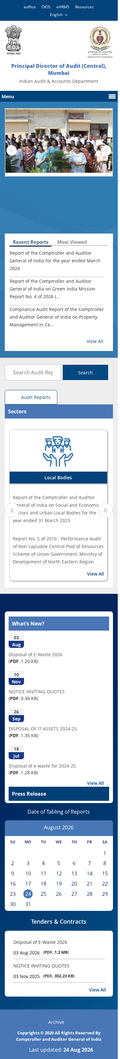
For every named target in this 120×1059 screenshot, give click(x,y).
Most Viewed (72, 242)
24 (28, 893)
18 (43, 883)
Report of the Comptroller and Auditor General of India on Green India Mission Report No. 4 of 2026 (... (52, 288)
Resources (84, 7)
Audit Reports (36, 397)
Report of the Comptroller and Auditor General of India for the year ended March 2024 (55, 260)
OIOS (46, 7)
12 (59, 873)
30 (13, 904)
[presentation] (11, 150)
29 (105, 893)
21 (89, 883)
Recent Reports (30, 242)
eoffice (30, 7)
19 (59, 883)
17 (28, 883)
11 (43, 873)
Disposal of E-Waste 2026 (40, 942)
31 (28, 904)
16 (13, 883)
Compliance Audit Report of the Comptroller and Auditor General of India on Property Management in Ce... (57, 317)
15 (105, 873)
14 (89, 873)
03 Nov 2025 (26, 976)
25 (43, 893)
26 (59, 893)
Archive (56, 1022)
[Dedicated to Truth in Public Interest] (13, 40)
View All (95, 341)
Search (85, 373)
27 (74, 893)
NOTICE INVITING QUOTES (41, 966)
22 (105, 883)
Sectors (17, 411)
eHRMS (62, 7)
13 (74, 873)
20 (74, 883)
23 (13, 893)
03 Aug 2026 (26, 953)
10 (28, 873)
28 (89, 893)
